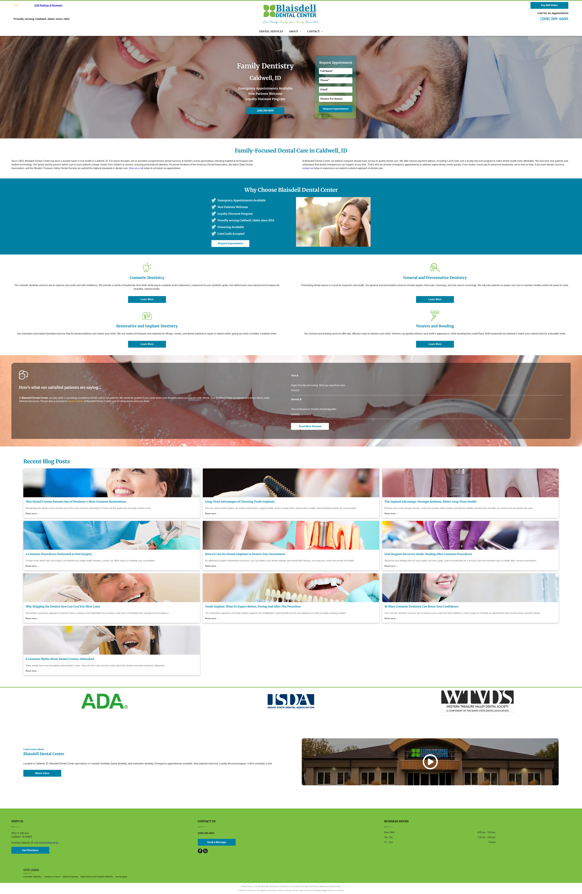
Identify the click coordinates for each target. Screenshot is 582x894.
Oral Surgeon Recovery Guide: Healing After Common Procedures (428, 554)
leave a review (75, 401)
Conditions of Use (287, 886)
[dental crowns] (111, 482)
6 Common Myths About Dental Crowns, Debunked (60, 659)
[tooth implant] (291, 482)
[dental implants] (291, 535)
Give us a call (136, 168)
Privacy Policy (246, 886)
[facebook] (200, 851)
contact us (307, 168)
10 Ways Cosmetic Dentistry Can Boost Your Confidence (421, 606)
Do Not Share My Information (266, 886)
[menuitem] (271, 31)
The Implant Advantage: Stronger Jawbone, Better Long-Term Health (431, 501)
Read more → (32, 513)
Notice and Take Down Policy (306, 886)
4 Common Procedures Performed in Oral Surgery (59, 554)
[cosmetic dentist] (470, 587)
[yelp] (205, 851)
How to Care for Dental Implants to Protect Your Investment (245, 554)
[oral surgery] (111, 535)
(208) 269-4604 (554, 18)
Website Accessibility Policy (330, 886)
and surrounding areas (46, 842)
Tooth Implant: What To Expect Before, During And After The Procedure (253, 606)
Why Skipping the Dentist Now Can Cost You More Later (63, 606)
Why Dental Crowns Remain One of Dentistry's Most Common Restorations (76, 501)
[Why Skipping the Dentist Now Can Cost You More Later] (111, 587)
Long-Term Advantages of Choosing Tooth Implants (240, 501)
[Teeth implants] (470, 482)
